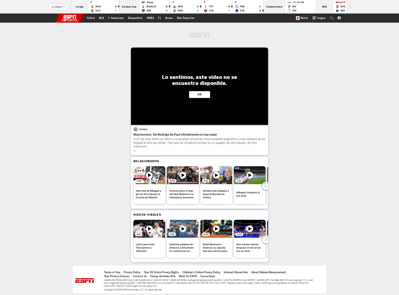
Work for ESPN (188, 276)
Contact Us (140, 276)
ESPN (69, 18)
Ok (199, 94)
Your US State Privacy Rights (161, 272)
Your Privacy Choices (116, 276)
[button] (331, 18)
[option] (149, 185)
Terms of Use (112, 272)
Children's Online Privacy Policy (201, 272)
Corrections (207, 276)
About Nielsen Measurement (268, 272)
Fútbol (143, 129)
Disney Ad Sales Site (162, 276)
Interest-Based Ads (236, 272)
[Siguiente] (350, 6)
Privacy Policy (132, 272)
